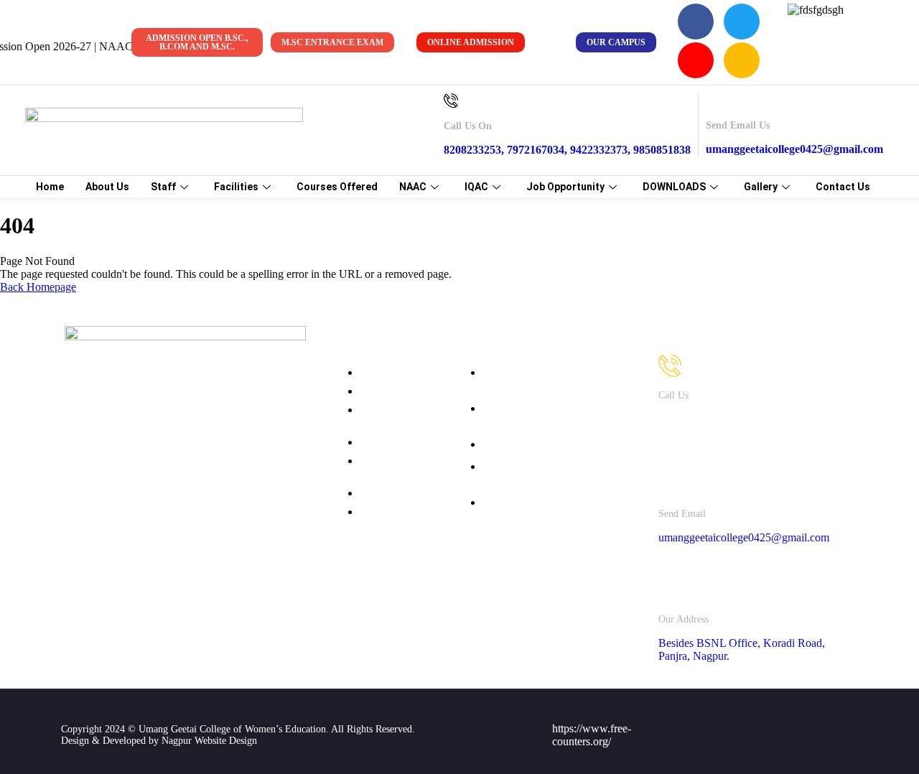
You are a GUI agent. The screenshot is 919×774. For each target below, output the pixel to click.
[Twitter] (742, 21)
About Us (107, 186)
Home (50, 186)
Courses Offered (337, 186)
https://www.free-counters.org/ (591, 734)
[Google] (742, 60)
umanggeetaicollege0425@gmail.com (794, 149)
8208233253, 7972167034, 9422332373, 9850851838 (567, 150)
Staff (163, 186)
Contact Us (843, 186)
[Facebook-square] (770, 714)
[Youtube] (696, 60)
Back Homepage (38, 287)
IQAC (476, 186)
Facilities (236, 186)
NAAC (412, 186)
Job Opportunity (565, 186)
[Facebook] (696, 21)
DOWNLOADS (674, 186)
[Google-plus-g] (834, 753)
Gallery (761, 186)
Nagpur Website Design (209, 740)
